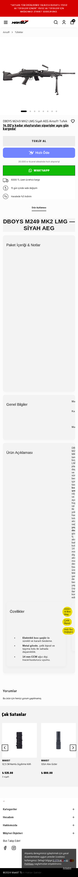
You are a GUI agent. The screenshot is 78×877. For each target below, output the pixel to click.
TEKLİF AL (39, 141)
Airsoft (6, 32)
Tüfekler (19, 32)
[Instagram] (14, 848)
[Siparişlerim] (64, 22)
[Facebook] (5, 848)
